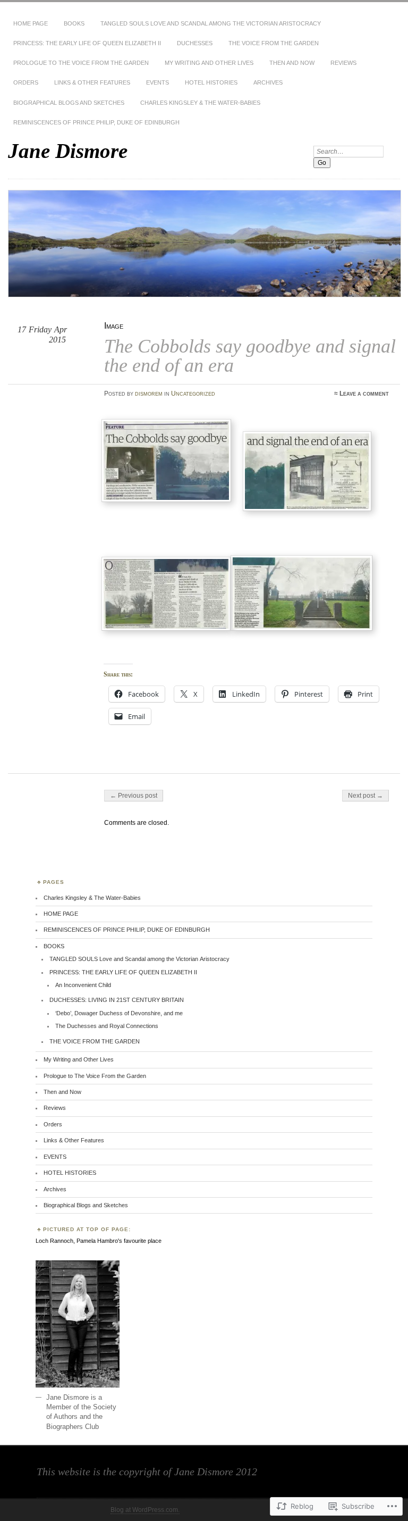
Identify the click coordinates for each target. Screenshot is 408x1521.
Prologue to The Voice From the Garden (81, 63)
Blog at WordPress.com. (145, 1510)
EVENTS (157, 82)
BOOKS (74, 23)
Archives (268, 82)
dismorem (149, 393)
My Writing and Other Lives (209, 63)
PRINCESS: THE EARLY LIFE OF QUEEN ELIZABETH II (87, 43)
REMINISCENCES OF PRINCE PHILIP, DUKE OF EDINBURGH (96, 122)
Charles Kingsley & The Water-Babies (200, 102)
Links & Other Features (92, 82)
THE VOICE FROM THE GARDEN (273, 43)
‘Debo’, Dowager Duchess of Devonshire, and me (119, 1013)
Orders (25, 82)
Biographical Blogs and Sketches (68, 102)
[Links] (309, 509)
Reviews (343, 63)
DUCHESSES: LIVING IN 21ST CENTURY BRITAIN (116, 1000)
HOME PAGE (30, 23)
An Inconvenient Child (83, 985)
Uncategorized (193, 393)
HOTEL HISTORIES (211, 82)
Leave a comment (364, 393)
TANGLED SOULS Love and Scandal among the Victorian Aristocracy (210, 23)
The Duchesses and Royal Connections (106, 1026)
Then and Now (291, 63)
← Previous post (133, 795)
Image (113, 325)
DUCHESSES (194, 43)
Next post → (365, 795)
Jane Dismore (68, 150)
